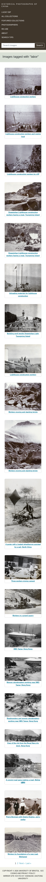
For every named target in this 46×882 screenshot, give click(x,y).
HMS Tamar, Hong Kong (23, 649)
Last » (28, 863)
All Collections (10, 16)
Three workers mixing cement (23, 581)
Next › (22, 863)
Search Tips (7, 37)
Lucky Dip (6, 12)
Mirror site (8, 876)
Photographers (10, 25)
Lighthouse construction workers (23, 375)
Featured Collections (13, 21)
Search (39, 45)
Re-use (5, 29)
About (5, 33)
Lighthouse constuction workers (23, 97)
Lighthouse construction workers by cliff (23, 174)
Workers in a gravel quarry (23, 616)
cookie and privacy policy (22, 873)
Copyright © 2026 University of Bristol (20, 871)
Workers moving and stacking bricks (23, 412)
